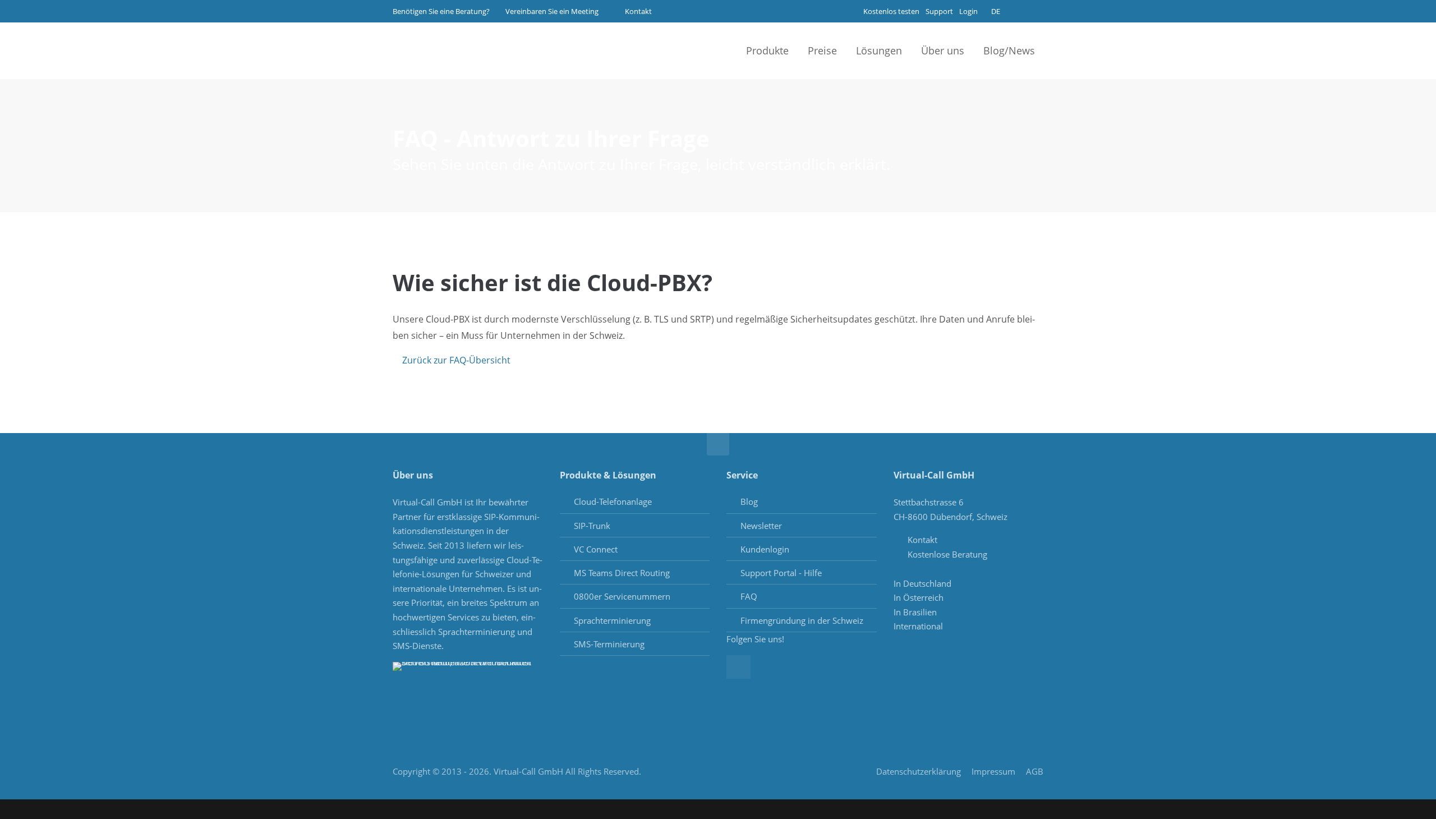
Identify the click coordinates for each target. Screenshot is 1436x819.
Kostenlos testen (891, 11)
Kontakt (637, 11)
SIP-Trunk (592, 525)
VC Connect (596, 549)
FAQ (748, 596)
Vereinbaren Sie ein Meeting (552, 11)
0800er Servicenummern (622, 596)
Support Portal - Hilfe (781, 572)
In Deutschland (922, 583)
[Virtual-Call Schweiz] (449, 50)
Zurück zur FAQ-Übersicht (456, 360)
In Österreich (918, 597)
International (918, 626)
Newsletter (761, 525)
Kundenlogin (764, 549)
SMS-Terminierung (609, 644)
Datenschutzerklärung (918, 771)
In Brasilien (915, 612)
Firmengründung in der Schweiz (801, 620)
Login (968, 11)
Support (939, 11)
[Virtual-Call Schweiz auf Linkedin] (1033, 10)
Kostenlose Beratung (947, 554)
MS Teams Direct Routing (622, 572)
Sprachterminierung (612, 620)
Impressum (993, 771)
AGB (1034, 771)
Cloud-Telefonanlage (613, 501)
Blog (749, 501)
